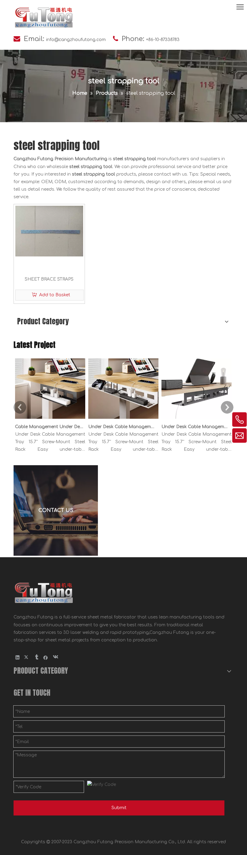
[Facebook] (45, 657)
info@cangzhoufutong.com (76, 39)
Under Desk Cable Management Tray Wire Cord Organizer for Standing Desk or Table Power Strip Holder (122, 426)
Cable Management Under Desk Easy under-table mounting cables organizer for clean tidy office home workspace (49, 426)
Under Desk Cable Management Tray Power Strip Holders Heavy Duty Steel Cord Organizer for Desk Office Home (195, 426)
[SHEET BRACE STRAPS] (49, 231)
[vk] (55, 657)
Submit (119, 808)
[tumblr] (36, 657)
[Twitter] (27, 657)
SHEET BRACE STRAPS (49, 279)
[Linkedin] (17, 657)
